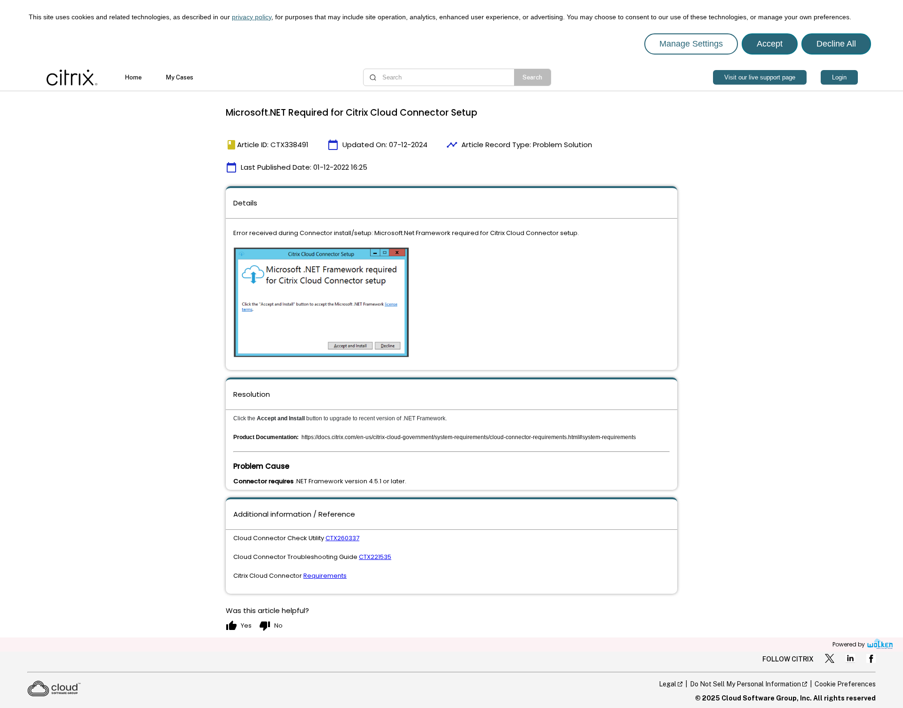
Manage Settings (691, 43)
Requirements (325, 575)
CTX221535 (375, 556)
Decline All (836, 43)
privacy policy (251, 17)
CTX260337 (342, 538)
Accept (770, 43)
